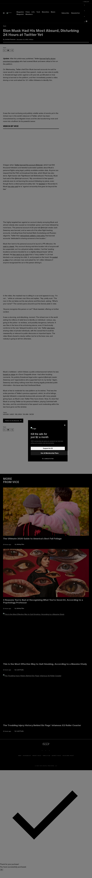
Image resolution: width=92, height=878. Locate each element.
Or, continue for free (48, 458)
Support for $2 (48, 448)
